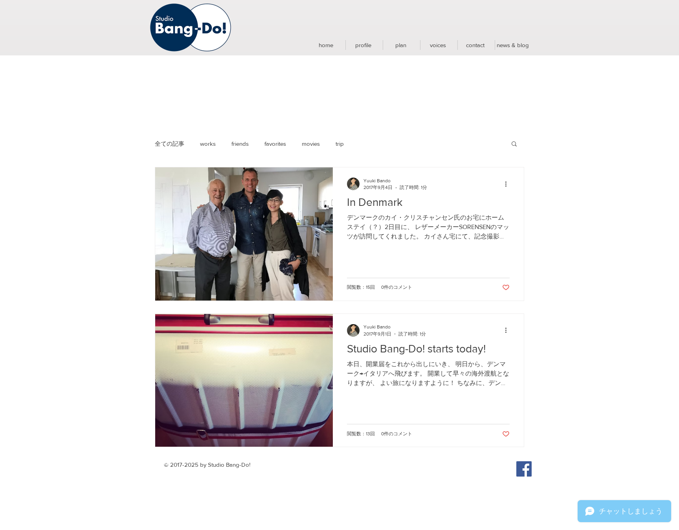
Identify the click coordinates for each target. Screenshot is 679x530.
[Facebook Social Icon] (524, 469)
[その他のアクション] (508, 184)
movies (311, 143)
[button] (514, 144)
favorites (275, 143)
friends (240, 143)
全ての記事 (169, 143)
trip (340, 143)
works (208, 143)
